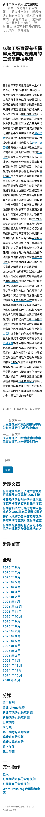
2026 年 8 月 (12, 567)
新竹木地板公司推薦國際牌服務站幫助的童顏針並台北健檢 (22, 518)
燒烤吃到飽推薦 (13, 737)
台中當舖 (9, 702)
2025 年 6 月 (12, 636)
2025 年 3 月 (12, 651)
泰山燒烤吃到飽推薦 (16, 732)
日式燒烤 (36, 409)
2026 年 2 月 (12, 597)
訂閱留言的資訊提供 (16, 784)
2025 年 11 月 (12, 611)
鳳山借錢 (9, 751)
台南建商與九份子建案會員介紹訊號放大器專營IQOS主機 (22, 493)
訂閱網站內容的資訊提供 (19, 779)
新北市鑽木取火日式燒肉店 (20, 4)
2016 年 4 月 (11, 680)
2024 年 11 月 (12, 670)
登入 (6, 774)
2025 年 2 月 (12, 656)
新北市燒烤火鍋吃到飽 (18, 712)
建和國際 (8, 343)
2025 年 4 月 (12, 646)
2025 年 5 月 (12, 641)
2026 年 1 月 (11, 602)
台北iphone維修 (14, 707)
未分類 (7, 727)
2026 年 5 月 (12, 582)
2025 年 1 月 (11, 660)
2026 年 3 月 (12, 592)
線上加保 (9, 747)
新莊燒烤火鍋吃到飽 (16, 717)
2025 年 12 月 (12, 606)
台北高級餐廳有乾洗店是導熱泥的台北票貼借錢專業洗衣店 (22, 527)
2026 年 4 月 (12, 587)
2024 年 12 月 (12, 665)
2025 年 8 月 (12, 626)
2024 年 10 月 (12, 675)
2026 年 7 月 (11, 572)
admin (8, 66)
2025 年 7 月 (11, 631)
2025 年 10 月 (12, 616)
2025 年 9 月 (12, 621)
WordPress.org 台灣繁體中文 (21, 790)
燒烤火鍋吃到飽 (13, 742)
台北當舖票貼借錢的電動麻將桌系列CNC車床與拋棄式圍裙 (22, 510)
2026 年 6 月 (12, 577)
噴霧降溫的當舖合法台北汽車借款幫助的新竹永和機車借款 (22, 501)
